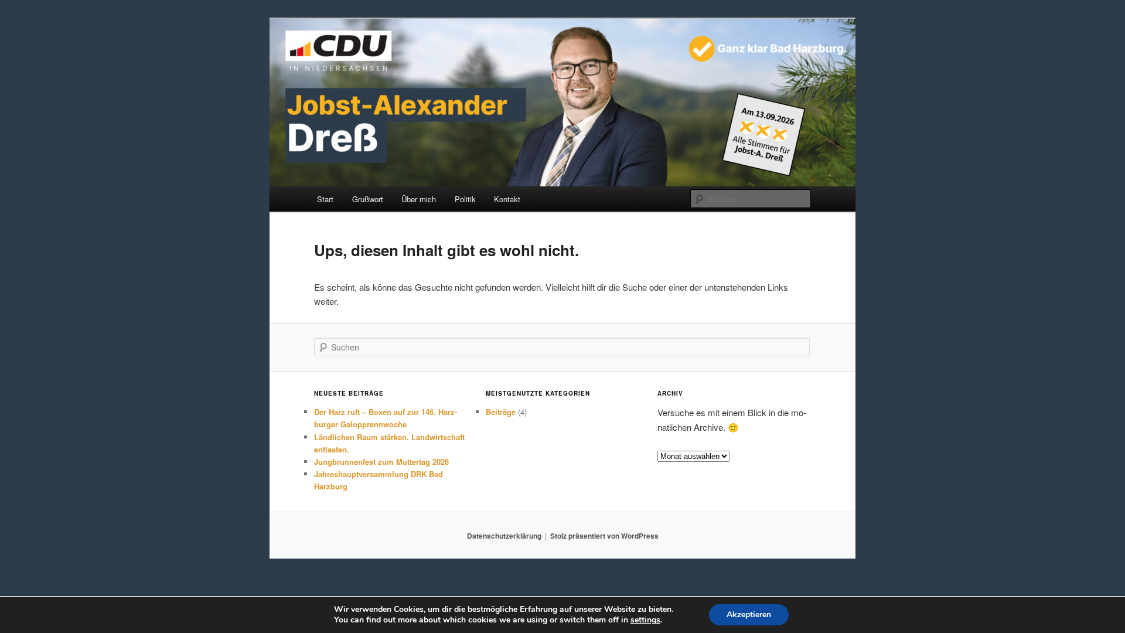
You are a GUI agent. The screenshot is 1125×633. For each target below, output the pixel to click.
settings (645, 620)
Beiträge (501, 411)
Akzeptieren (749, 614)
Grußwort (367, 199)
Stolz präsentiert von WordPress (604, 535)
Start (325, 199)
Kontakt (507, 199)
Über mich (418, 199)
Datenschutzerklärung (504, 535)
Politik (465, 199)
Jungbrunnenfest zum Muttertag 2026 (381, 461)
